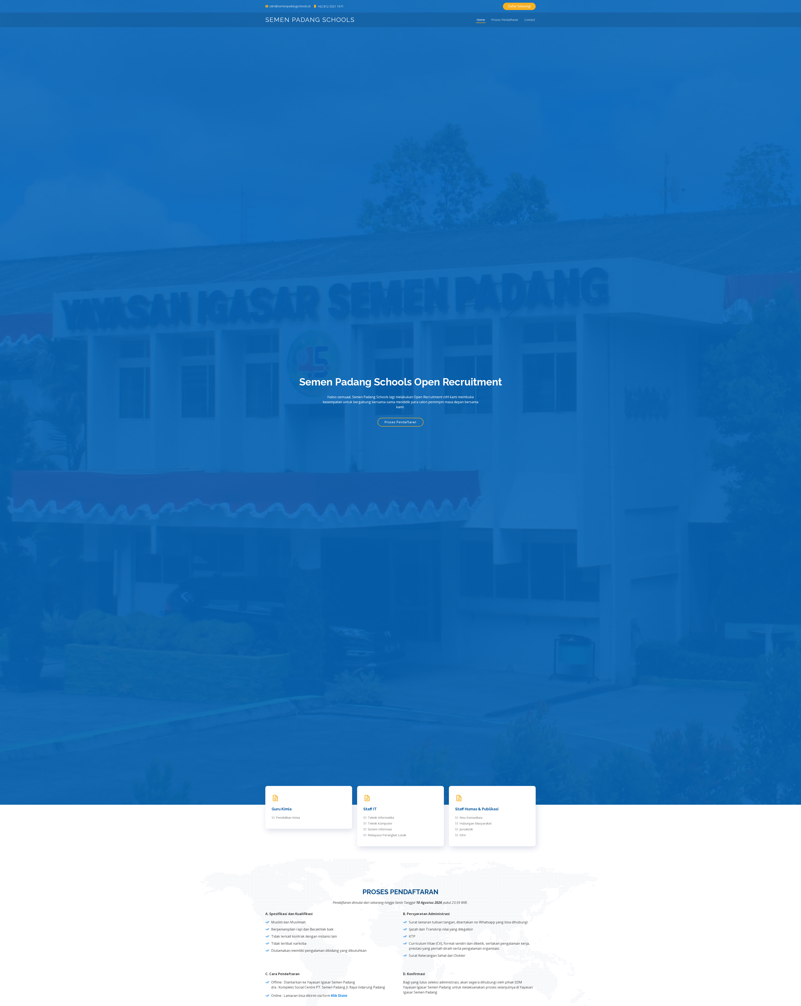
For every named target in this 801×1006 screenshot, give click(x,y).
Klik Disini (339, 995)
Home (481, 20)
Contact (529, 20)
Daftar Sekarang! (519, 6)
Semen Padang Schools (310, 19)
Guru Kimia (282, 809)
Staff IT (370, 809)
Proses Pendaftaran (504, 20)
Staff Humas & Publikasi (477, 809)
